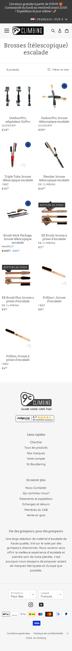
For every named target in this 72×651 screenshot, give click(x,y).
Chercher (36, 442)
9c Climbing (39, 637)
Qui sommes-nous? (36, 493)
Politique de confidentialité (48, 633)
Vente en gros (36, 515)
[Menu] (7, 30)
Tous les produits (36, 447)
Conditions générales (18, 633)
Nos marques (36, 453)
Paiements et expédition (36, 498)
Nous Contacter (36, 487)
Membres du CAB (36, 509)
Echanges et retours (36, 504)
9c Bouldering (36, 464)
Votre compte (36, 458)
